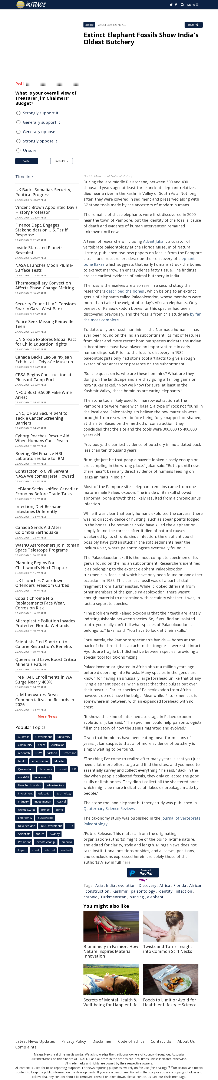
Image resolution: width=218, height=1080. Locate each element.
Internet (50, 850)
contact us (143, 1077)
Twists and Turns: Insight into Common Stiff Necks (167, 949)
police (42, 745)
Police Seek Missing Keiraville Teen (44, 324)
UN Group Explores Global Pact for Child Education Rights (45, 342)
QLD (70, 826)
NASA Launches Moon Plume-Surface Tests (44, 268)
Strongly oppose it (40, 141)
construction (97, 891)
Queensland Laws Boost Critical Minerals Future (46, 662)
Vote (26, 161)
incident (66, 850)
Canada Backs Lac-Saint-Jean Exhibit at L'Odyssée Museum (44, 359)
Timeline (24, 177)
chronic (90, 896)
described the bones (125, 291)
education (44, 793)
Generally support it (41, 122)
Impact (22, 850)
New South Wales (29, 785)
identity (165, 891)
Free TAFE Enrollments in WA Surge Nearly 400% (43, 679)
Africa (164, 885)
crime (59, 809)
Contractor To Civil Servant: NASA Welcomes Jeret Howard (44, 473)
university (63, 737)
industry (23, 801)
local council (42, 777)
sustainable (45, 818)
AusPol (61, 801)
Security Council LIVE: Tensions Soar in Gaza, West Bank (45, 306)
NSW (39, 753)
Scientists (24, 834)
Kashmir (120, 891)
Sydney (55, 834)
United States (27, 809)
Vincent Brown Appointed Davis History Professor (46, 210)
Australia (24, 737)
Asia (99, 885)
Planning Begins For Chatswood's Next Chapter (41, 565)
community (25, 745)
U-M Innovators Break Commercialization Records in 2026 (44, 699)
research (24, 753)
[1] (169, 1067)
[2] (172, 1067)
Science (89, 25)
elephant (155, 896)
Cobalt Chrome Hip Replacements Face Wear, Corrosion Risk (40, 603)
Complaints (25, 1047)
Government (43, 737)
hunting (136, 896)
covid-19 (23, 777)
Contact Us (161, 1041)
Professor (69, 753)
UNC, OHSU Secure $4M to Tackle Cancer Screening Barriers (41, 418)
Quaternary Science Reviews (109, 808)
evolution (126, 885)
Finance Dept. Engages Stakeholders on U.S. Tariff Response (41, 230)
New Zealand (26, 826)
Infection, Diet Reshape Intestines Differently (38, 509)
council (62, 769)
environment (40, 761)
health (22, 761)
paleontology (143, 891)
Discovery (147, 885)
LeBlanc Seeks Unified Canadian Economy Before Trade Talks (46, 491)
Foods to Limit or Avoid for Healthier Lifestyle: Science (169, 1002)
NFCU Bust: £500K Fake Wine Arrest (43, 395)
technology (64, 793)
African (195, 885)
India (110, 885)
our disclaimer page (171, 1077)
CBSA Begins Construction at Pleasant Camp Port (43, 377)
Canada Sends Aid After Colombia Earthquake (38, 530)
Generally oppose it (41, 131)
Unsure (29, 150)
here (126, 862)
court (35, 850)
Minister (59, 761)
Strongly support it (41, 112)
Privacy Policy (73, 1041)
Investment (25, 793)
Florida (179, 885)
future (40, 834)
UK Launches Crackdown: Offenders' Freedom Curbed (42, 583)
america (67, 842)
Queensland (26, 769)
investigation (42, 801)
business (46, 769)
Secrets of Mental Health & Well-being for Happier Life (110, 1002)
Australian (58, 745)
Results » (61, 161)
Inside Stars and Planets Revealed (39, 250)
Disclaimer (102, 1041)
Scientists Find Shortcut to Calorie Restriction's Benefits (43, 644)
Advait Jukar (154, 241)
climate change (46, 842)
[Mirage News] (33, 4)
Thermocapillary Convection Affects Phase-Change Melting (44, 285)
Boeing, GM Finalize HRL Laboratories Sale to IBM (39, 456)
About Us (186, 1041)
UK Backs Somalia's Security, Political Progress (43, 192)
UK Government (51, 826)
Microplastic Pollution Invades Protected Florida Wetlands (45, 623)
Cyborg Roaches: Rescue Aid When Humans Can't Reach (42, 438)
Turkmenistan (113, 896)
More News (47, 716)
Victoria (52, 753)
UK (74, 769)
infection (184, 891)
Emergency (25, 818)
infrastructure (56, 785)
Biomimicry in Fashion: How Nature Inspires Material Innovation (110, 951)
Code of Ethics (131, 1041)
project (45, 809)
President (24, 842)
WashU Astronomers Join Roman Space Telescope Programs (47, 547)
